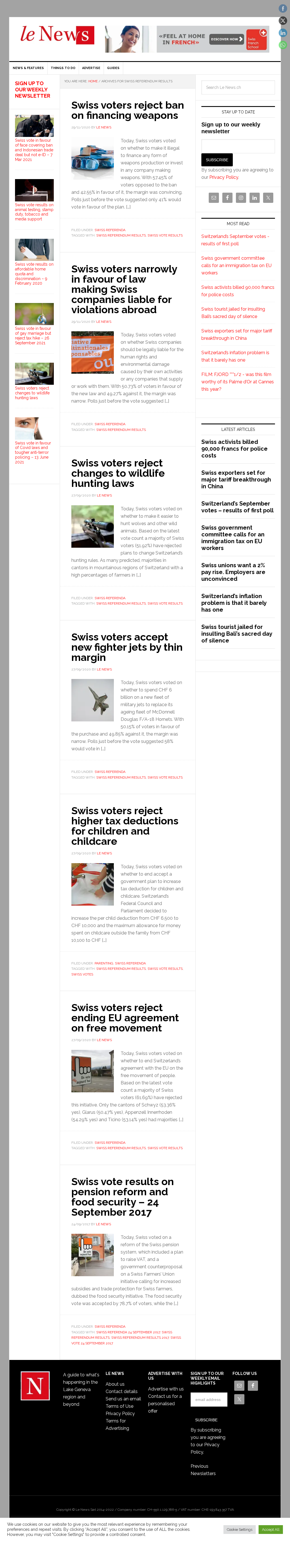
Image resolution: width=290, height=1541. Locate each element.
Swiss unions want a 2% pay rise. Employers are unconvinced (233, 572)
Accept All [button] (271, 1529)
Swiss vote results (165, 235)
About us (115, 1384)
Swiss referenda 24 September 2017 (128, 1332)
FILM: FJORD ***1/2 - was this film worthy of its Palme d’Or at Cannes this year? (237, 382)
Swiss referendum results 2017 (140, 1338)
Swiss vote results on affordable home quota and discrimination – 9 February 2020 (34, 273)
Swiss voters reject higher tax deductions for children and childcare (124, 826)
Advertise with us (166, 1389)
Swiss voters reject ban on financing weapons (127, 110)
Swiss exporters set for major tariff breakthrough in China (236, 479)
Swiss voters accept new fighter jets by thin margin (127, 647)
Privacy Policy (223, 177)
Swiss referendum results (121, 235)
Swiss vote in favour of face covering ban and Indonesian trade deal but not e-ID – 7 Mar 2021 (34, 150)
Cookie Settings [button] (239, 1529)
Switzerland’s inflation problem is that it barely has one (233, 603)
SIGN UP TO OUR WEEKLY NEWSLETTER (32, 89)
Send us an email (123, 1399)
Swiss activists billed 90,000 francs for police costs (234, 449)
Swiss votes (82, 974)
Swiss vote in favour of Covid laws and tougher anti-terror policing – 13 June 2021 (33, 452)
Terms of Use (119, 1406)
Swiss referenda (110, 230)
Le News (57, 38)
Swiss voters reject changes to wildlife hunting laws (118, 473)
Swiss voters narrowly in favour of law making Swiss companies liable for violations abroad (124, 289)
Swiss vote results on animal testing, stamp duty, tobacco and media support (34, 212)
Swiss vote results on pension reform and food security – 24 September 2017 (122, 1196)
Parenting (104, 963)
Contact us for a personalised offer (165, 1404)
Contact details (122, 1391)
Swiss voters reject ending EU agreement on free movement (125, 1017)
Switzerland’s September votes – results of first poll (237, 507)
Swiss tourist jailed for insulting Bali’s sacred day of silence (236, 634)
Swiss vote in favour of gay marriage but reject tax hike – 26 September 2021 (33, 335)
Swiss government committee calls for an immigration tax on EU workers (236, 265)
